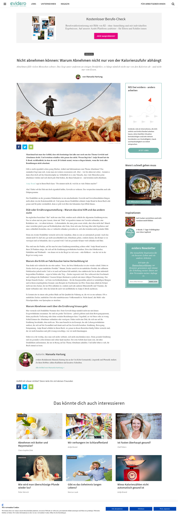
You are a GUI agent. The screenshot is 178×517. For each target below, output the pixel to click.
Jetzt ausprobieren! (106, 36)
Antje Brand (30, 183)
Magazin (65, 3)
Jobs (33, 3)
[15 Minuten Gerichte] (143, 205)
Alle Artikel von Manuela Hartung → (50, 367)
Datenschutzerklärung (141, 265)
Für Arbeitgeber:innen (153, 3)
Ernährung (89, 54)
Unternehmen (48, 3)
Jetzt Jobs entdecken (143, 151)
